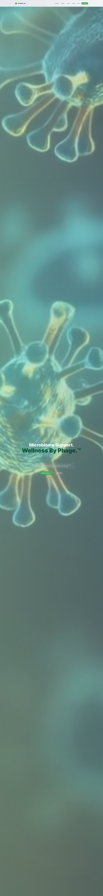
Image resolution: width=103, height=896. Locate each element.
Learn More (58, 473)
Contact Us (84, 3)
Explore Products (45, 473)
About (73, 3)
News (68, 3)
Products (57, 3)
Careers (62, 3)
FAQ (78, 3)
